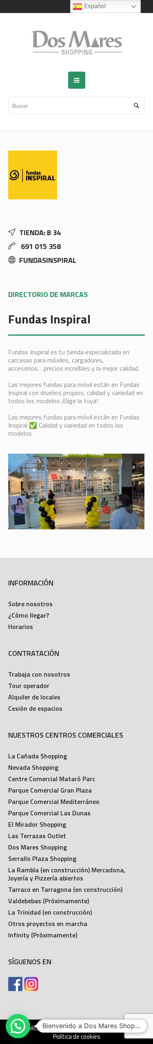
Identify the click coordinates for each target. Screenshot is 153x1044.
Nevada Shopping (33, 767)
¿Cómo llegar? (28, 615)
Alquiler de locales (34, 697)
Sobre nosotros (30, 604)
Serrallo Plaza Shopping (42, 858)
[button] (18, 1026)
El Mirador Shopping (37, 824)
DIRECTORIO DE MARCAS (48, 294)
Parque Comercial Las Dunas (49, 813)
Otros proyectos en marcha (47, 923)
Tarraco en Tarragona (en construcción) (65, 889)
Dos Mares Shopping (37, 847)
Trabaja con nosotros (39, 674)
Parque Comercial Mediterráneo (54, 801)
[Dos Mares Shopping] (76, 42)
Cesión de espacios (35, 708)
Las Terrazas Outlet (37, 836)
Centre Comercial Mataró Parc (51, 779)
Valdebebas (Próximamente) (48, 901)
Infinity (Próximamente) (42, 935)
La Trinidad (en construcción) (50, 912)
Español (94, 6)
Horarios (20, 626)
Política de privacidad (52, 1028)
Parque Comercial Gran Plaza (50, 790)
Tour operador (28, 685)
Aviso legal (104, 1028)
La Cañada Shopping (37, 756)
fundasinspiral (47, 260)
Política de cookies (76, 1037)
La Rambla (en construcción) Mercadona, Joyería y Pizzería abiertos (66, 874)
